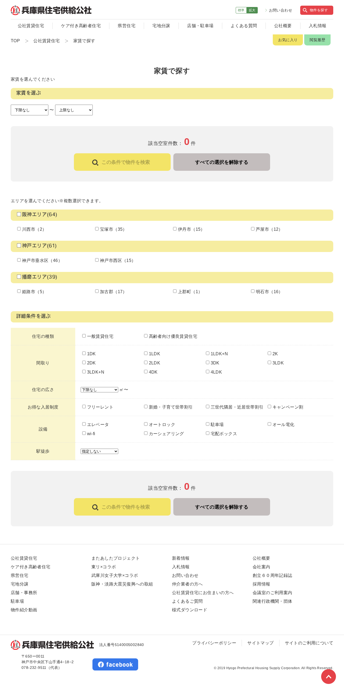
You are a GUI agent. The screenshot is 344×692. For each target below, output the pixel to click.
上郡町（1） (190, 291)
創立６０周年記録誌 (272, 575)
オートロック (162, 424)
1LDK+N (219, 354)
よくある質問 (244, 25)
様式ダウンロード (189, 610)
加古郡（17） (113, 291)
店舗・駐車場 (200, 25)
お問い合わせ (280, 10)
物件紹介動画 (24, 610)
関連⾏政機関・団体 (272, 601)
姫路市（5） (34, 291)
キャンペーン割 (288, 407)
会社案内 (261, 567)
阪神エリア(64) (40, 215)
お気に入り (288, 40)
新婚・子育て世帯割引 (171, 407)
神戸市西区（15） (118, 260)
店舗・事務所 (24, 592)
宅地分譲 (161, 25)
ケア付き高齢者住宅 (81, 25)
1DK (91, 354)
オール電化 (284, 424)
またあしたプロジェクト (115, 558)
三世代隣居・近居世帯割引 (237, 407)
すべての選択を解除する (221, 162)
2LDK (154, 363)
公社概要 (283, 25)
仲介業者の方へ (187, 584)
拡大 (252, 10)
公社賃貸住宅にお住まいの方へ (203, 592)
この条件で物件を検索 (126, 162)
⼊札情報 (181, 567)
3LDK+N (95, 372)
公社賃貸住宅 (31, 25)
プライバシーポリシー (214, 643)
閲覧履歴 (317, 40)
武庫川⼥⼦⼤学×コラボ (114, 575)
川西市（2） (34, 229)
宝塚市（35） (113, 229)
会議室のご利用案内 (272, 592)
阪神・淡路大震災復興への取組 (122, 584)
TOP (15, 40)
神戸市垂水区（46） (42, 260)
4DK (153, 372)
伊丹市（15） (191, 229)
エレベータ (98, 424)
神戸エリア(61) (39, 246)
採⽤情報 (261, 584)
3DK (215, 363)
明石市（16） (269, 291)
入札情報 (318, 25)
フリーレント (100, 407)
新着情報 (181, 558)
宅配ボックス (224, 433)
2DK (91, 363)
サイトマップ (260, 643)
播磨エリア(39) (40, 277)
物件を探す (319, 10)
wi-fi (91, 433)
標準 (241, 10)
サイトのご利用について (309, 643)
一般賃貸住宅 (100, 336)
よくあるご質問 (187, 601)
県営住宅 (126, 25)
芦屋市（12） (269, 229)
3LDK (278, 363)
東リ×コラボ (103, 567)
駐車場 (217, 424)
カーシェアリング (166, 433)
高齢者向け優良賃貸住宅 (173, 336)
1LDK (154, 354)
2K (275, 354)
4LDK (216, 372)
